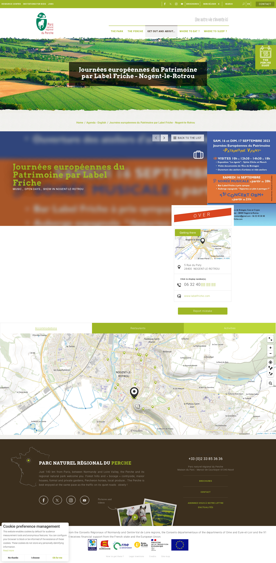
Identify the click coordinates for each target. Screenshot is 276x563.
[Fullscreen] (270, 339)
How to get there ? (115, 556)
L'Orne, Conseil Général (122, 545)
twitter (57, 500)
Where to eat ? (189, 31)
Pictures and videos (105, 501)
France (160, 545)
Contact (265, 4)
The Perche (135, 31)
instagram (71, 500)
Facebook (165, 4)
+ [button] (270, 348)
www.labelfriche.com (197, 295)
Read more (8, 550)
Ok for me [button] (57, 557)
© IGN (227, 258)
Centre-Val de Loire (92, 545)
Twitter (170, 4)
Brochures (192, 4)
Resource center (11, 4)
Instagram (176, 4)
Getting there (188, 232)
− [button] (270, 353)
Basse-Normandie (104, 545)
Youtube (182, 4)
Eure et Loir (141, 545)
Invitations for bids (34, 4)
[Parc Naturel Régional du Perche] (44, 23)
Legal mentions (136, 556)
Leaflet (219, 258)
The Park (117, 31)
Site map (165, 556)
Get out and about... (161, 31)
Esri (266, 433)
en (248, 4)
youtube (84, 500)
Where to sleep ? (215, 31)
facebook (43, 500)
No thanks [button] (13, 557)
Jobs (50, 4)
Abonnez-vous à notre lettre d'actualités (205, 505)
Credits (152, 556)
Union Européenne (179, 545)
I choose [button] (35, 557)
